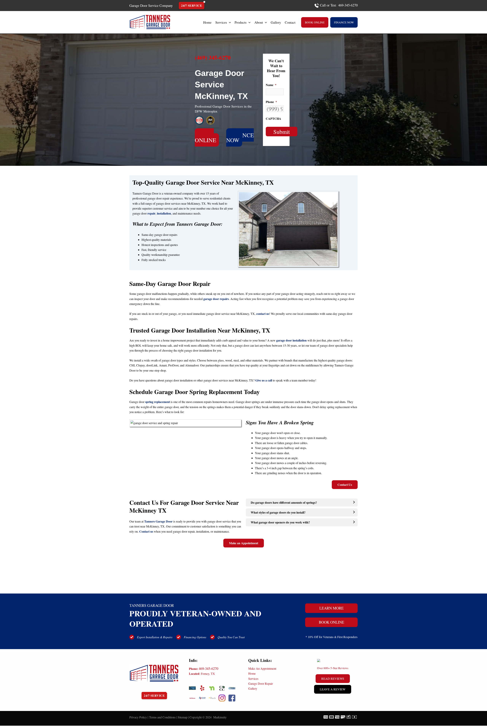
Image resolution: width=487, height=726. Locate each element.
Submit (281, 131)
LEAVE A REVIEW (332, 689)
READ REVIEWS (332, 679)
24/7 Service (191, 5)
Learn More (331, 608)
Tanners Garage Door (158, 521)
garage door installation (291, 340)
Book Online (331, 622)
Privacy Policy (138, 717)
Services (253, 679)
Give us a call (263, 380)
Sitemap (182, 717)
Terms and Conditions (162, 717)
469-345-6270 (208, 668)
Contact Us (344, 484)
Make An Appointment (262, 668)
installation (164, 213)
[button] (229, 22)
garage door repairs (216, 299)
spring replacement (157, 402)
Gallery (252, 688)
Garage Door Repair (260, 683)
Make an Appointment (243, 543)
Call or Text (328, 5)
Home (252, 673)
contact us (262, 313)
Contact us (146, 531)
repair (151, 213)
